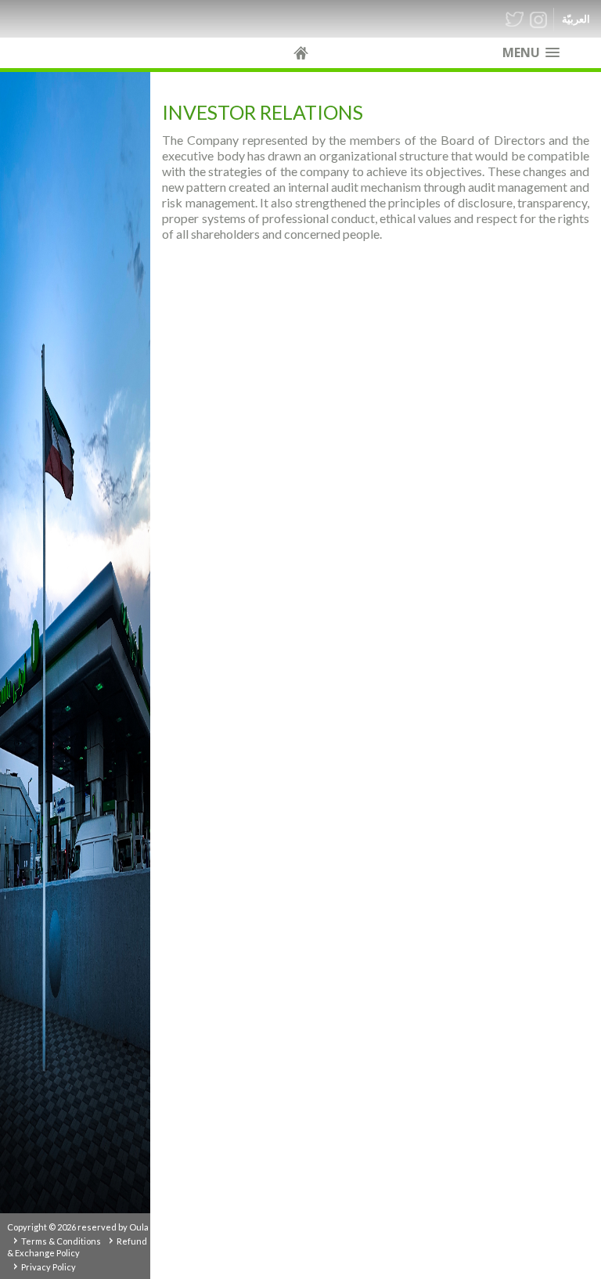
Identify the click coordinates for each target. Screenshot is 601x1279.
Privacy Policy (48, 1267)
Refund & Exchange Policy (77, 1247)
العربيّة (576, 19)
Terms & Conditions (61, 1241)
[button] (531, 53)
